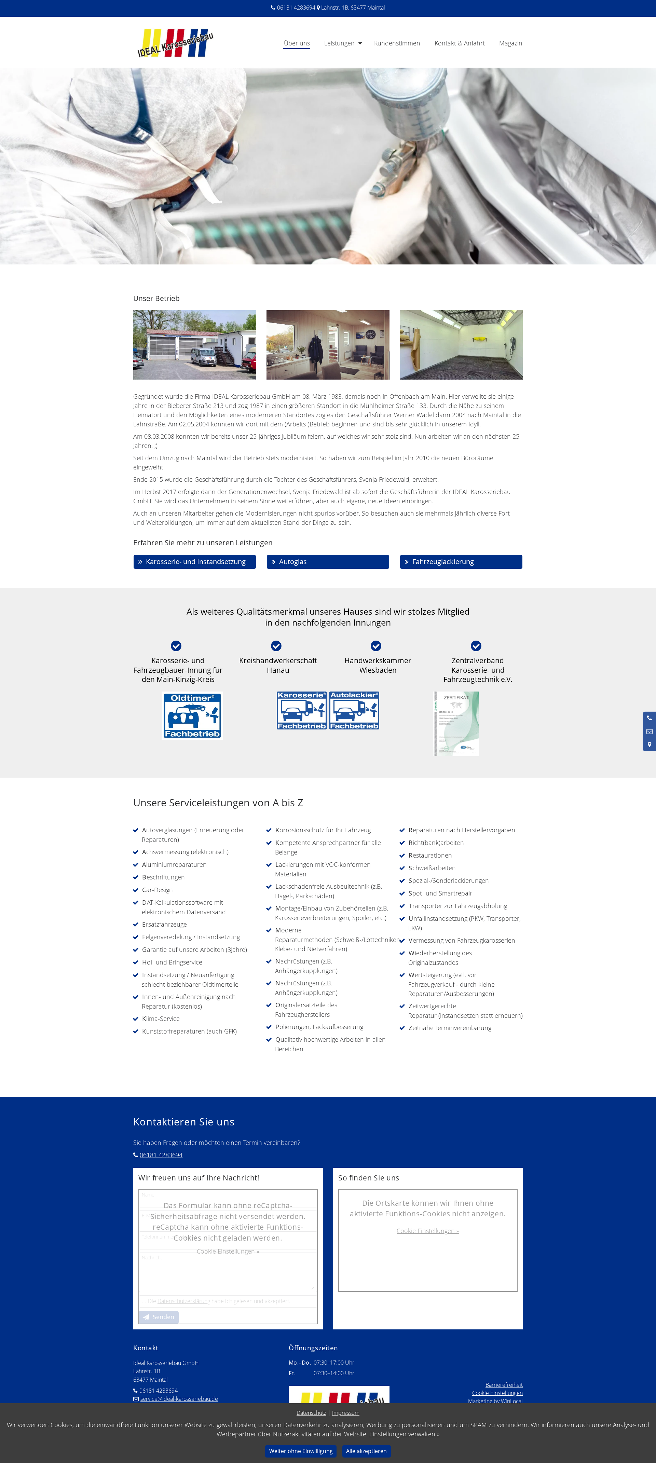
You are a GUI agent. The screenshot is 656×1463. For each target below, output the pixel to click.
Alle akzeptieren (366, 1451)
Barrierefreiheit (504, 1385)
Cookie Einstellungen (497, 1393)
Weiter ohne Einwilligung (301, 1451)
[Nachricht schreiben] (649, 731)
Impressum (345, 1413)
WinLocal (512, 1401)
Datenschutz (311, 1413)
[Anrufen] (649, 718)
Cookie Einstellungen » (228, 1251)
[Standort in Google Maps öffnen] (649, 744)
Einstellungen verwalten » (404, 1434)
